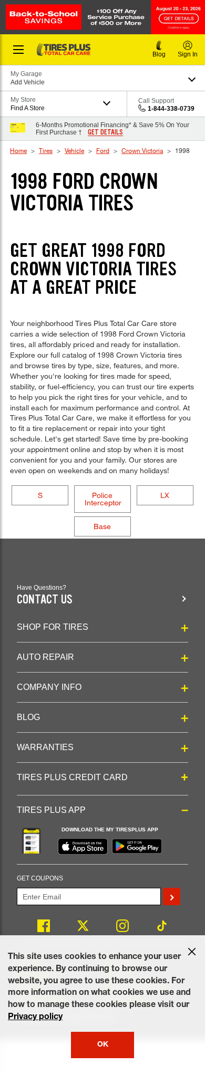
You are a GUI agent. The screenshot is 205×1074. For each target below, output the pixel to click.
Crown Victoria (142, 150)
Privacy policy (35, 1017)
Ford (102, 150)
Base (102, 526)
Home (18, 150)
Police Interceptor (103, 499)
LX (164, 495)
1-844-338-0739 (171, 108)
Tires (46, 150)
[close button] (192, 951)
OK (102, 1045)
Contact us (45, 599)
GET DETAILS (105, 132)
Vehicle (74, 150)
